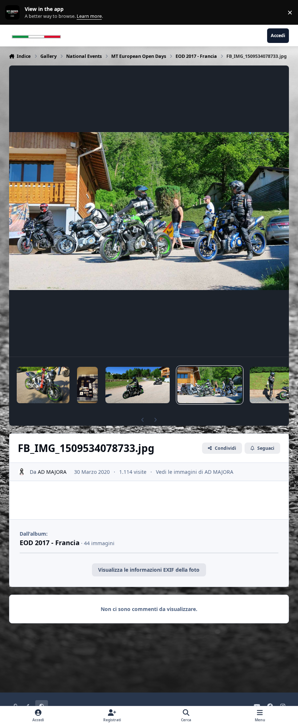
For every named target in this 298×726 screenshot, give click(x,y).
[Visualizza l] (43, 385)
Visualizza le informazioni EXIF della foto (149, 569)
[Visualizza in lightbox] (149, 211)
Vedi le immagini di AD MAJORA (194, 471)
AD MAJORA (52, 471)
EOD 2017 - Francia (50, 542)
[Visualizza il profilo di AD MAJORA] (21, 472)
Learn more (14, 12)
